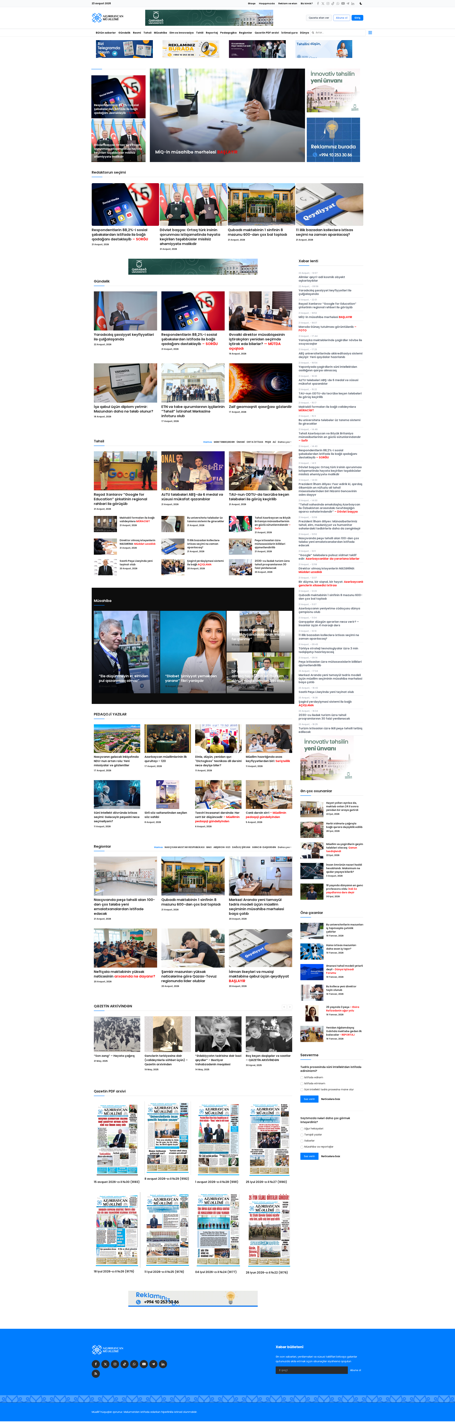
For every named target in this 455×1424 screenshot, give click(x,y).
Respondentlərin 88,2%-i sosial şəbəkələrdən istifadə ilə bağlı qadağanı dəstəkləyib (116, 109)
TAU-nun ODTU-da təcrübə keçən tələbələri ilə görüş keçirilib (259, 496)
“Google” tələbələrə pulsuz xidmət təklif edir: (329, 557)
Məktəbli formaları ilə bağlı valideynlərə (137, 519)
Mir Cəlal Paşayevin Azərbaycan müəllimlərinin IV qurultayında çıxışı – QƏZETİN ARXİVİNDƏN (216, 1062)
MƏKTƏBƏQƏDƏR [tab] (224, 442)
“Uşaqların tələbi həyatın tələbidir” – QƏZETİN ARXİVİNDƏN (264, 1060)
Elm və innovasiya (182, 32)
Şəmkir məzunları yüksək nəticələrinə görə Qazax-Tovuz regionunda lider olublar (189, 976)
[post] (118, 96)
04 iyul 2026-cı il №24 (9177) (216, 1272)
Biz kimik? (307, 3)
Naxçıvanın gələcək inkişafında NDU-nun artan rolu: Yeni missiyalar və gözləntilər (116, 761)
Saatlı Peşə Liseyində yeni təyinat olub (136, 562)
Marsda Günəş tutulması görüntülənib (327, 328)
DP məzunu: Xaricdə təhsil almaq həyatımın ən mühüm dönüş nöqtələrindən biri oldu (258, 676)
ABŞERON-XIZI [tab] (221, 847)
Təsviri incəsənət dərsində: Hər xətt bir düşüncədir (217, 817)
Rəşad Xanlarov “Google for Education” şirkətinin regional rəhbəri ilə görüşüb (120, 499)
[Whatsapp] (337, 3)
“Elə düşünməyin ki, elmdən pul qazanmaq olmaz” (123, 678)
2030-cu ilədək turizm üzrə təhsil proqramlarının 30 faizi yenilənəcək (272, 564)
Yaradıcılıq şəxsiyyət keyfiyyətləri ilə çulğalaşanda (124, 336)
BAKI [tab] (209, 847)
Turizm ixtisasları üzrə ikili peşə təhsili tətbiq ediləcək (330, 730)
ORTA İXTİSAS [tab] (255, 442)
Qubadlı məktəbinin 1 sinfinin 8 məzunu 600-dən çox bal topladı (257, 232)
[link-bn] (333, 140)
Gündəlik (124, 32)
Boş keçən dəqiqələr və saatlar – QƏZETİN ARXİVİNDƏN (166, 1058)
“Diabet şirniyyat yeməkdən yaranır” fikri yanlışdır (191, 678)
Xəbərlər (309, 1140)
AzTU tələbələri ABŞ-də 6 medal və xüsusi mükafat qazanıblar (192, 496)
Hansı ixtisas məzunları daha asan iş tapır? (341, 947)
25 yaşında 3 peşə (342, 1008)
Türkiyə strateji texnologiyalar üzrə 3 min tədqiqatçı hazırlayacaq (328, 650)
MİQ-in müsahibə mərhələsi (325, 317)
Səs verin (309, 1099)
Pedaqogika (228, 32)
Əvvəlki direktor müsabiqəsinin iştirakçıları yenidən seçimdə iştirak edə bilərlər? (257, 341)
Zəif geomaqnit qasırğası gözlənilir (260, 406)
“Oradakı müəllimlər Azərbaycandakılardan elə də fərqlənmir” (258, 634)
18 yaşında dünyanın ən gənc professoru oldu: (344, 889)
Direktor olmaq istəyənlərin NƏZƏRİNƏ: (138, 542)
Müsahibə (160, 32)
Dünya (304, 32)
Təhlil (199, 32)
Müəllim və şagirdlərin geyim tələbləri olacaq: (344, 847)
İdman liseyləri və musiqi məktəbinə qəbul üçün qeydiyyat (259, 976)
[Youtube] (342, 3)
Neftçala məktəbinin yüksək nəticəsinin (124, 974)
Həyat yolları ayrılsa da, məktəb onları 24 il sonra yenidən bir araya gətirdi (342, 806)
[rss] (96, 1374)
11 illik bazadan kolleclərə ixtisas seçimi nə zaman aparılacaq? (324, 232)
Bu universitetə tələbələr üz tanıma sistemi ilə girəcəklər (205, 519)
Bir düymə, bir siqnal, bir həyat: (331, 583)
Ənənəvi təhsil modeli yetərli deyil (344, 969)
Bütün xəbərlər (106, 32)
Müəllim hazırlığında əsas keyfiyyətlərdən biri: (268, 759)
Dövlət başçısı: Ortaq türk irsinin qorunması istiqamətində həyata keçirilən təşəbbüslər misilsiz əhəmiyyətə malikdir (118, 151)
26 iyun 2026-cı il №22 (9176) (267, 1272)
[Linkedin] (352, 3)
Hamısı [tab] (207, 442)
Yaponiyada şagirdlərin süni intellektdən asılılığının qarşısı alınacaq (328, 368)
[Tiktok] (332, 3)
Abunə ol (341, 18)
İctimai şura (289, 32)
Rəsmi (137, 32)
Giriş (357, 18)
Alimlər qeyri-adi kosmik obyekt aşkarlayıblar (322, 279)
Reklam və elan (287, 3)
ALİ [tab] (274, 442)
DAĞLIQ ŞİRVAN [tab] (241, 847)
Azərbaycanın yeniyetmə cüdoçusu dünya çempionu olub (329, 610)
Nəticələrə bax (330, 1099)
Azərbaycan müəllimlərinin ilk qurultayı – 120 (165, 759)
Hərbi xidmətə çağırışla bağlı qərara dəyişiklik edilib (344, 825)
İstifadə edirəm (313, 1077)
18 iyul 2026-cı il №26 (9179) (114, 1271)
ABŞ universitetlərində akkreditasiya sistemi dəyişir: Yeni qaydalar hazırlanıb (330, 355)
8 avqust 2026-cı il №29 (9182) (166, 1179)
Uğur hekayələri (313, 1128)
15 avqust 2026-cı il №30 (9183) (117, 1182)
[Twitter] (323, 3)
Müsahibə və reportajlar (318, 1146)
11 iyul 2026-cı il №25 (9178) (164, 1272)
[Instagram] (328, 3)
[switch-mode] (359, 3)
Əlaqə (251, 3)
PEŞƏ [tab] (268, 442)
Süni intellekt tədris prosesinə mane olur (329, 1089)
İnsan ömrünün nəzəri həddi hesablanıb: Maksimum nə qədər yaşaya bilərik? (344, 868)
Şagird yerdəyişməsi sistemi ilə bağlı (205, 562)
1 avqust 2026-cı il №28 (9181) (216, 1182)
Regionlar (245, 32)
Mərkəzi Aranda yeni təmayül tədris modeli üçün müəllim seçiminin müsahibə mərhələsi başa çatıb (256, 906)
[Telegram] (347, 3)
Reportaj (212, 32)
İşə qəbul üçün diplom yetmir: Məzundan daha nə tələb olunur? (123, 409)
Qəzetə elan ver (319, 18)
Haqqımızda (267, 3)
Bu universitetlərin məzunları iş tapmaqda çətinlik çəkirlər (344, 928)
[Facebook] (318, 3)
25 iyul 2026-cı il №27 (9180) (266, 1182)
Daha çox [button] (284, 442)
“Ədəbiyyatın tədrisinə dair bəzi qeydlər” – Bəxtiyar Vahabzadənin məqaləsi (117, 1060)
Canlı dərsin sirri (266, 815)
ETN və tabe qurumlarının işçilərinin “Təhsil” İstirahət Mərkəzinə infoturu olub (193, 411)
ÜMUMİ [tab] (241, 442)
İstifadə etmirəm (314, 1083)
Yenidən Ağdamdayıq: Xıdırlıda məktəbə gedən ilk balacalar (344, 1031)
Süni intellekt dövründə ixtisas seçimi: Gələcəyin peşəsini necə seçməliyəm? (117, 817)
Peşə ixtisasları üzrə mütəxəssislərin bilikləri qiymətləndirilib (270, 544)
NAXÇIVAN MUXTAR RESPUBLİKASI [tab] (185, 847)
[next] (299, 115)
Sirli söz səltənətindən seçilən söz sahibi (165, 815)
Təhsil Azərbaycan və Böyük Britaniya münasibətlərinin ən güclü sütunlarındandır (273, 523)
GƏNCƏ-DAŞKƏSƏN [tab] (264, 847)
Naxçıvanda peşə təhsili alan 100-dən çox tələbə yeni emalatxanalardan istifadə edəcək (124, 906)
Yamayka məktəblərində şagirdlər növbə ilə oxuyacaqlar (330, 342)
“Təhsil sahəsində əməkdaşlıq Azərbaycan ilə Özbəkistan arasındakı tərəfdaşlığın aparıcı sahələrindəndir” (329, 508)
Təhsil (147, 32)
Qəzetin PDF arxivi (267, 32)
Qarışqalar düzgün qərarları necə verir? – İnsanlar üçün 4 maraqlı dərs (329, 623)
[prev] (155, 115)
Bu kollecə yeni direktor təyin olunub (341, 988)
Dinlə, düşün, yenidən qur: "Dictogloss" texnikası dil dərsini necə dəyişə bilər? (218, 761)
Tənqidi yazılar (313, 1134)
